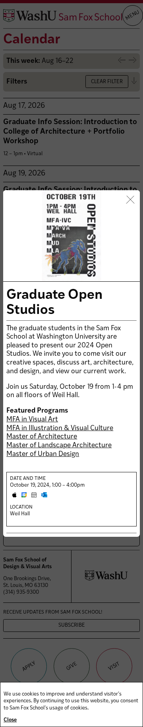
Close (10, 720)
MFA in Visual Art (32, 419)
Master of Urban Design (42, 454)
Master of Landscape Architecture (59, 445)
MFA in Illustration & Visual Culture (59, 428)
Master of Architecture (41, 436)
